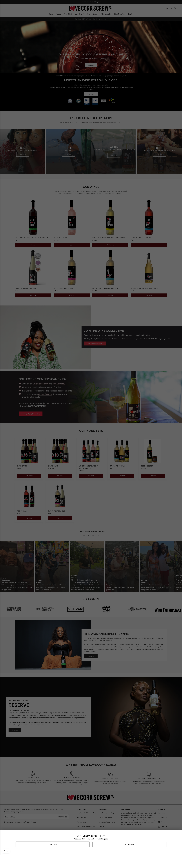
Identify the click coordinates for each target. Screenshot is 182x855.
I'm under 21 (129, 844)
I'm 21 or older (52, 844)
